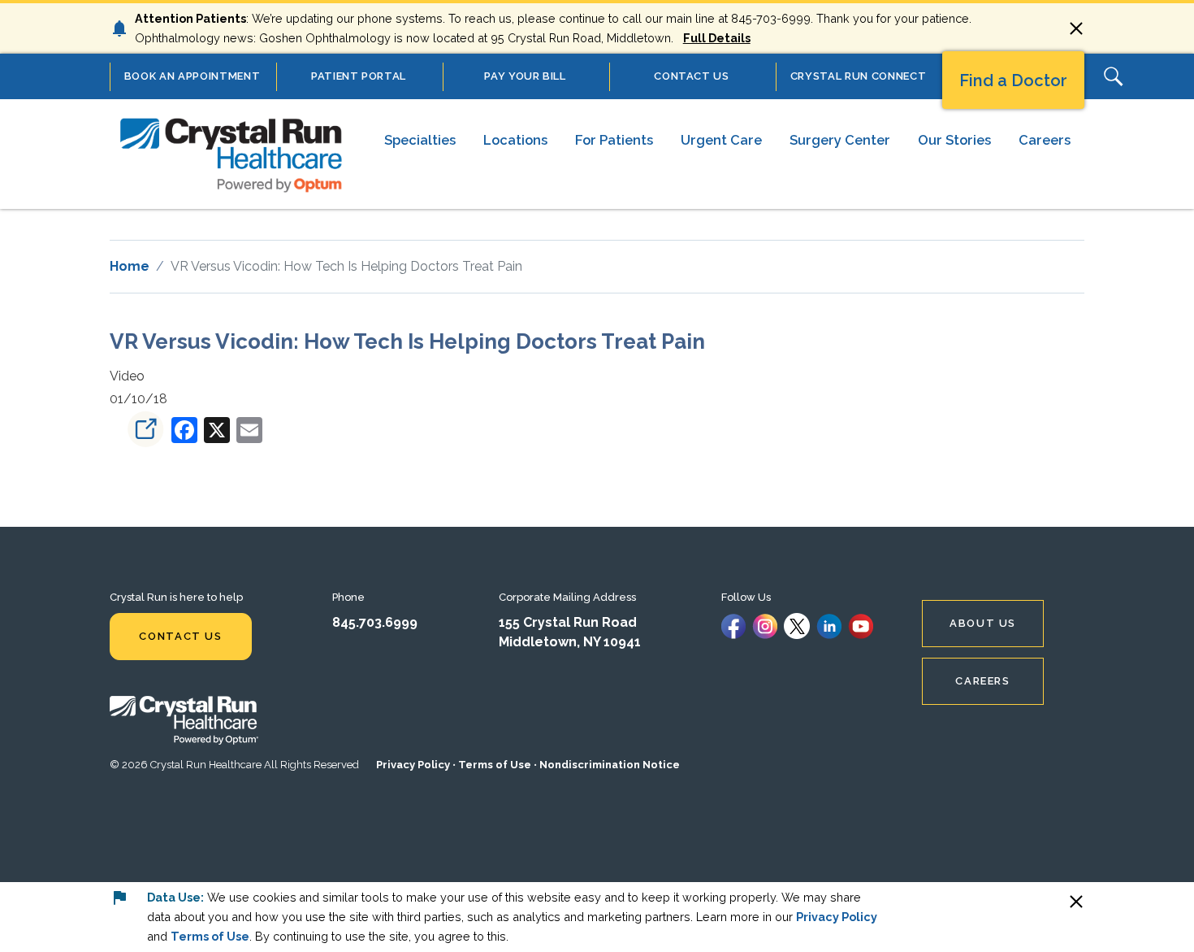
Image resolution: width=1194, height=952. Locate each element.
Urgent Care (721, 140)
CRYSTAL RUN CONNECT (858, 76)
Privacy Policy (413, 765)
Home (129, 266)
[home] (231, 153)
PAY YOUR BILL (524, 76)
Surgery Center (840, 140)
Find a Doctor (1013, 80)
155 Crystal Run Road (568, 622)
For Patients (614, 140)
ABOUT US (983, 623)
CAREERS (982, 681)
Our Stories (954, 140)
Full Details (717, 38)
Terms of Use (494, 765)
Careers (1045, 140)
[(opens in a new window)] (139, 429)
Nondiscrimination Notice (609, 765)
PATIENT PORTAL (358, 76)
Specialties (420, 140)
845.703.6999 (374, 622)
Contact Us (180, 636)
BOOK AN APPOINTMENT (192, 76)
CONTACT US (691, 76)
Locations (515, 140)
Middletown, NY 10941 (570, 642)
